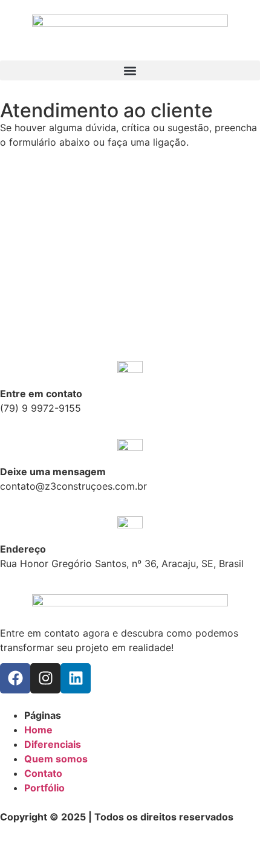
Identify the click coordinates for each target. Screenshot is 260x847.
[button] (130, 70)
